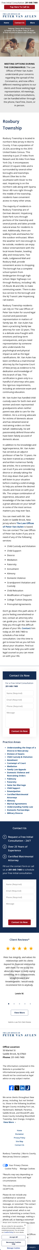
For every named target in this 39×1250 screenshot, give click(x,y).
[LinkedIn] (22, 1087)
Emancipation (13, 791)
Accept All (14, 1237)
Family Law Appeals (16, 769)
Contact (26, 628)
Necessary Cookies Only (13, 1243)
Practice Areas (12, 742)
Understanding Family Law (20, 807)
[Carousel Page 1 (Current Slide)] (8, 1004)
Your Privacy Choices (18, 1165)
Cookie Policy (11, 1168)
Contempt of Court (16, 763)
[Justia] (27, 1087)
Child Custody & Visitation (19, 757)
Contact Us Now (19, 675)
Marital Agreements (17, 803)
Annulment (12, 760)
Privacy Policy (19, 1138)
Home (6, 23)
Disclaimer (19, 1134)
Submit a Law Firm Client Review (19, 1022)
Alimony (11, 800)
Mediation (12, 766)
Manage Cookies (27, 1168)
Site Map (19, 1141)
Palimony (11, 778)
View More (19, 1012)
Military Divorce (15, 813)
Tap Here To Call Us (19, 7)
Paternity (11, 782)
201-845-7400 (17, 1057)
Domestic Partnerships (18, 810)
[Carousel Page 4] (25, 1004)
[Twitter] (16, 1087)
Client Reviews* (19, 939)
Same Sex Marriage (16, 785)
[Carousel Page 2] (14, 1004)
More (32, 23)
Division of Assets (15, 754)
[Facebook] (11, 1087)
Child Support (13, 788)
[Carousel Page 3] (19, 1004)
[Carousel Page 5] (30, 1004)
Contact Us (19, 23)
